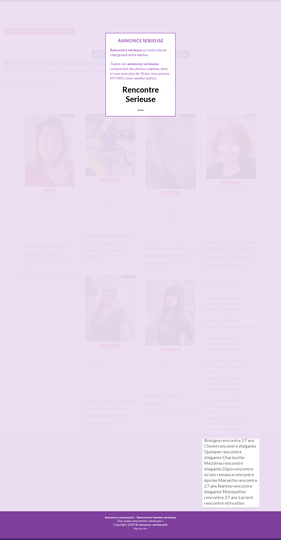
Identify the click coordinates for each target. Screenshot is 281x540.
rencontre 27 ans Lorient (228, 497)
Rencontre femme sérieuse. (156, 517)
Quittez (140, 110)
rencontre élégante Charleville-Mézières (225, 457)
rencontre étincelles (224, 503)
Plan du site (140, 528)
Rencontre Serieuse (140, 94)
